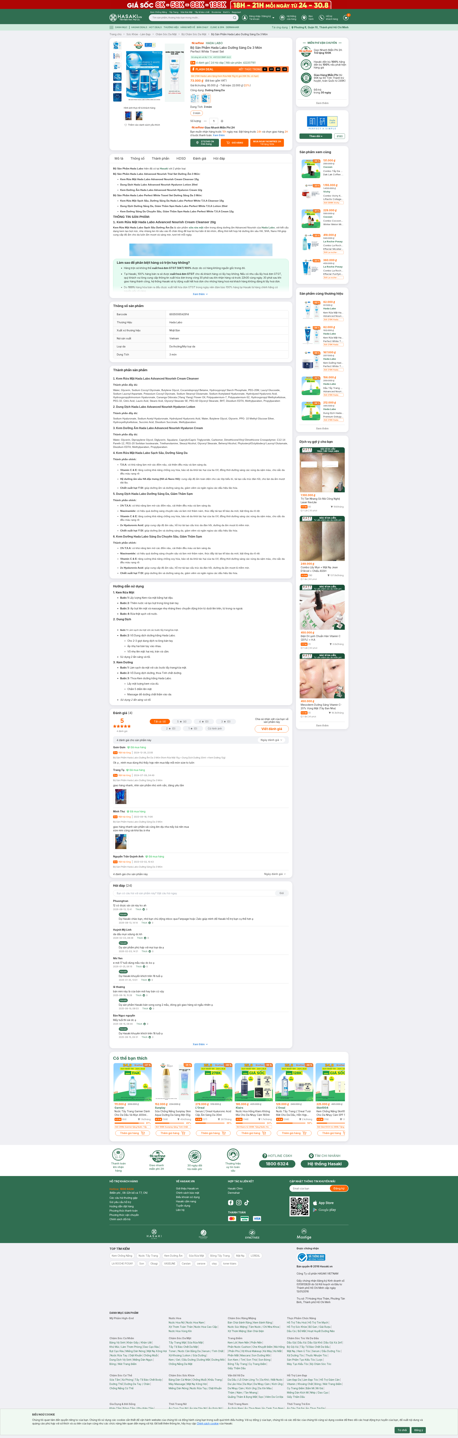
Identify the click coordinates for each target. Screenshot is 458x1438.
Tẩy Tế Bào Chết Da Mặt (183, 1346)
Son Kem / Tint (236, 1359)
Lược (320, 1359)
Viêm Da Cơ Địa (274, 1396)
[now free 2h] (197, 43)
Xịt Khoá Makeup (251, 1351)
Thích (138, 909)
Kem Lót (232, 1342)
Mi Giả (319, 1388)
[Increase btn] (222, 121)
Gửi (281, 893)
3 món (196, 113)
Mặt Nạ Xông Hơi (157, 1351)
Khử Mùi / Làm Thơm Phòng (125, 1346)
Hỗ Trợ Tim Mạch (318, 1322)
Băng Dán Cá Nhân (180, 1379)
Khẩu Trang (215, 1379)
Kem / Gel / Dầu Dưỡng (182, 1359)
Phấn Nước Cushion (239, 1346)
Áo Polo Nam (235, 1408)
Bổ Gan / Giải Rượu (319, 1326)
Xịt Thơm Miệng (237, 1331)
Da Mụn (247, 1383)
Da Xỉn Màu (265, 1388)
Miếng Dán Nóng (135, 1351)
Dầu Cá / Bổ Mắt (296, 1331)
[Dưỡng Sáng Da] (206, 98)
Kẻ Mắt (278, 1351)
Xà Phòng (127, 1379)
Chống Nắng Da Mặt (180, 1363)
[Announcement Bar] (229, 4)
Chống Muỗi (151, 1355)
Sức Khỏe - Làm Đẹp (138, 34)
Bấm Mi (310, 1388)
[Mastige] (304, 1234)
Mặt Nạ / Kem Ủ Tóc (298, 1351)
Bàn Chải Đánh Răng (240, 1322)
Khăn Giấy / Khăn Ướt (139, 1342)
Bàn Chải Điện (256, 1331)
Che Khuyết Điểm (262, 1346)
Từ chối (402, 1430)
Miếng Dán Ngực (143, 1359)
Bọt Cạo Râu (116, 1351)
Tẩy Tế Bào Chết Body (148, 1379)
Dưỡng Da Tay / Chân (137, 1383)
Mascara (245, 1355)
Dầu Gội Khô (315, 1342)
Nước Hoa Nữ (177, 1322)
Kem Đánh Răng (262, 1322)
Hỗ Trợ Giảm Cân (330, 1379)
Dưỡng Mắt (203, 1359)
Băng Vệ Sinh (117, 1342)
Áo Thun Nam (252, 1408)
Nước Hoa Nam (195, 1322)
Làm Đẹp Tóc (310, 1379)
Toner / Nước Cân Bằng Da (185, 1351)
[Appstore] (324, 1203)
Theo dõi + (316, 136)
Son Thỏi (252, 1359)
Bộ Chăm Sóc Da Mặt (194, 34)
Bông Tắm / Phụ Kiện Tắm (138, 1408)
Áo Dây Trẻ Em (295, 1408)
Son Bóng (264, 1359)
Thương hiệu (171, 27)
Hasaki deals (139, 27)
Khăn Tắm (115, 1408)
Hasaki (164, 168)
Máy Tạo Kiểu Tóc (298, 1363)
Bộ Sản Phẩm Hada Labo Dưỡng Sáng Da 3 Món (239, 34)
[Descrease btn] (205, 121)
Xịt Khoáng (175, 1355)
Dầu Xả (302, 1342)
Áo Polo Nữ (215, 1408)
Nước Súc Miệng (237, 1326)
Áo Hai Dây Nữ (198, 1408)
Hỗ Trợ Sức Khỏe (297, 1326)
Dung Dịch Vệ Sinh (120, 1359)
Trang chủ (115, 34)
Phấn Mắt (233, 1355)
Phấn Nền (256, 1342)
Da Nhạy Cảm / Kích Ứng (268, 1383)
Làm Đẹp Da (294, 1379)
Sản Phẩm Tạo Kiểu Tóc (301, 1359)
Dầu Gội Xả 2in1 (333, 1342)
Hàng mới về (188, 27)
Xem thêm (219, 135)
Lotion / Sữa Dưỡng (194, 1355)
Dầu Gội (291, 1342)
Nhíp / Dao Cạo (319, 1392)
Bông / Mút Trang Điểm (123, 1363)
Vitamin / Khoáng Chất (300, 1383)
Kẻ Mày (267, 1351)
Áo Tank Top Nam (272, 1408)
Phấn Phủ (234, 1351)
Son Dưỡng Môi (261, 1355)
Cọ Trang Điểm (257, 1363)
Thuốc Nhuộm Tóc (316, 1355)
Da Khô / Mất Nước (271, 1379)
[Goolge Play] (324, 1209)
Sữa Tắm (114, 1379)
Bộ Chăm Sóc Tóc (320, 1363)
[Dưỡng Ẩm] (195, 98)
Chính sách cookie (208, 1423)
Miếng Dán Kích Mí (298, 1392)
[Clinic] (154, 1234)
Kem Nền (244, 1342)
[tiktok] (246, 1202)
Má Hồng (279, 1346)
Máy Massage (177, 1383)
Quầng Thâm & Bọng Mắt (242, 1396)
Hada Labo (214, 43)
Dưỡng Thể (116, 1383)
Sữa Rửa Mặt (195, 1342)
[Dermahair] (203, 1234)
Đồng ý (418, 1430)
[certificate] (323, 1257)
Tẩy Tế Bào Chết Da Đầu (314, 1346)
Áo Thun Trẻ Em (315, 1408)
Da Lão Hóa (235, 1383)
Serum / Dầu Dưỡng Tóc (326, 1351)
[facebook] (230, 1202)
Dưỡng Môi (218, 1359)
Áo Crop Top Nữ (178, 1408)
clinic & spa (217, 27)
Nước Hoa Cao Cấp (205, 1326)
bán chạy (202, 27)
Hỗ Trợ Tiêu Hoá (296, 1322)
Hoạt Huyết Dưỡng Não (321, 1331)
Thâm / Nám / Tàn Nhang (242, 1392)
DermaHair (232, 27)
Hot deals (155, 27)
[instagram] (239, 1202)
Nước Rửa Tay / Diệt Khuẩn (126, 1355)
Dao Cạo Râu (151, 1346)
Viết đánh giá (271, 729)
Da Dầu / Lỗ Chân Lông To (243, 1379)
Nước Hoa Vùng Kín (180, 1331)
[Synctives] (252, 1234)
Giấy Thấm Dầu (237, 1368)
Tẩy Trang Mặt (177, 1342)
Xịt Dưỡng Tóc (295, 1355)
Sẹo (261, 1396)
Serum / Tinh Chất (212, 1351)
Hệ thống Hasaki (325, 1163)
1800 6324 (277, 1163)
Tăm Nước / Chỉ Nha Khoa (264, 1326)
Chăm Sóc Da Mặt (166, 34)
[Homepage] (125, 17)
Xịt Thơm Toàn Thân (181, 1326)
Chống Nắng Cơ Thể (121, 1388)
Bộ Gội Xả (292, 1346)
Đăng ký (339, 1188)
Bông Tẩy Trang (237, 1363)
